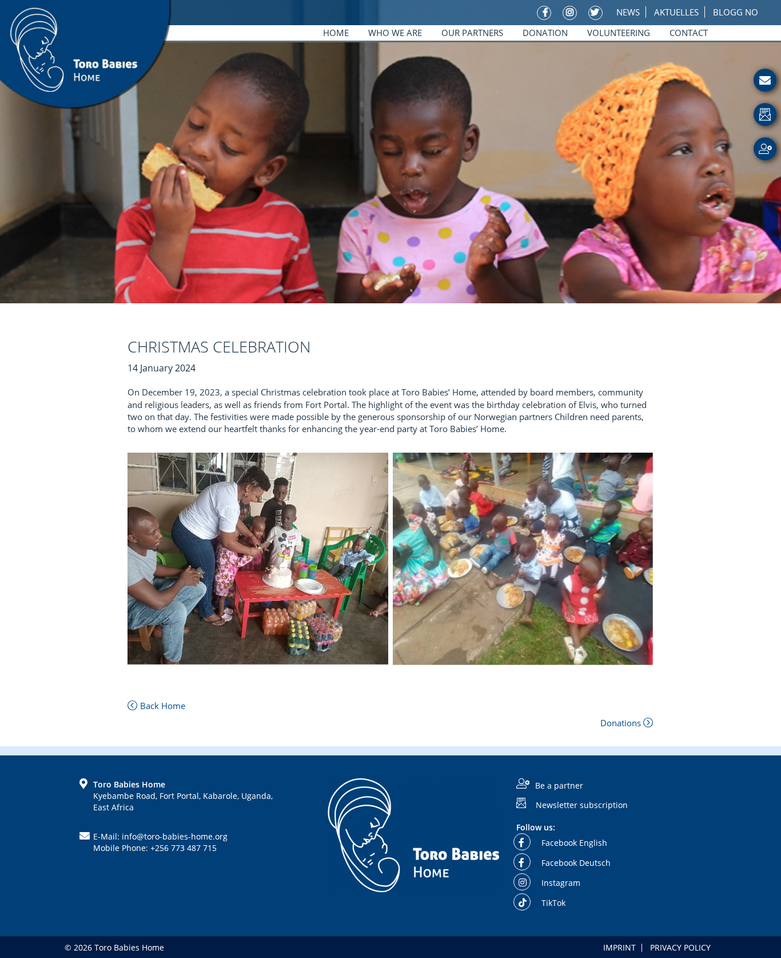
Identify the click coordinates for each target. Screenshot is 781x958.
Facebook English (573, 842)
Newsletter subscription (582, 804)
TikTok (552, 902)
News (628, 12)
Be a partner (559, 785)
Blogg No (735, 12)
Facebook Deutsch (575, 862)
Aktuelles (676, 12)
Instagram (559, 882)
